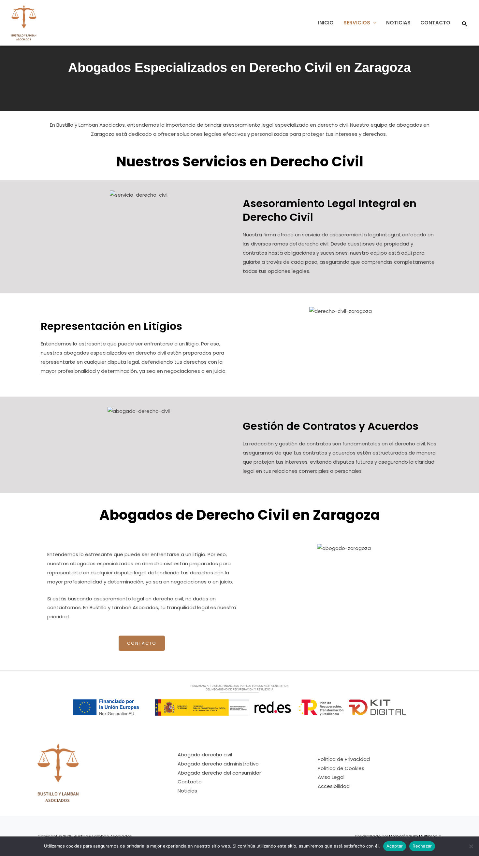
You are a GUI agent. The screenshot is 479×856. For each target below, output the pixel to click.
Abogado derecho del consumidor (219, 772)
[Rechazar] (471, 846)
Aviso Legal (331, 777)
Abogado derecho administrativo (218, 763)
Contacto (435, 22)
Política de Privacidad (344, 759)
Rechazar (422, 846)
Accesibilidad (334, 786)
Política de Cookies (341, 768)
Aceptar (394, 846)
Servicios (356, 22)
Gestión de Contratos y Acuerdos (330, 426)
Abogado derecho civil (205, 754)
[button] (373, 22)
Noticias (398, 22)
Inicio (326, 22)
